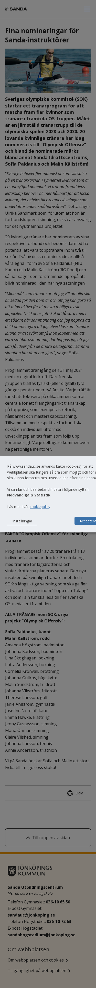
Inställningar (22, 520)
